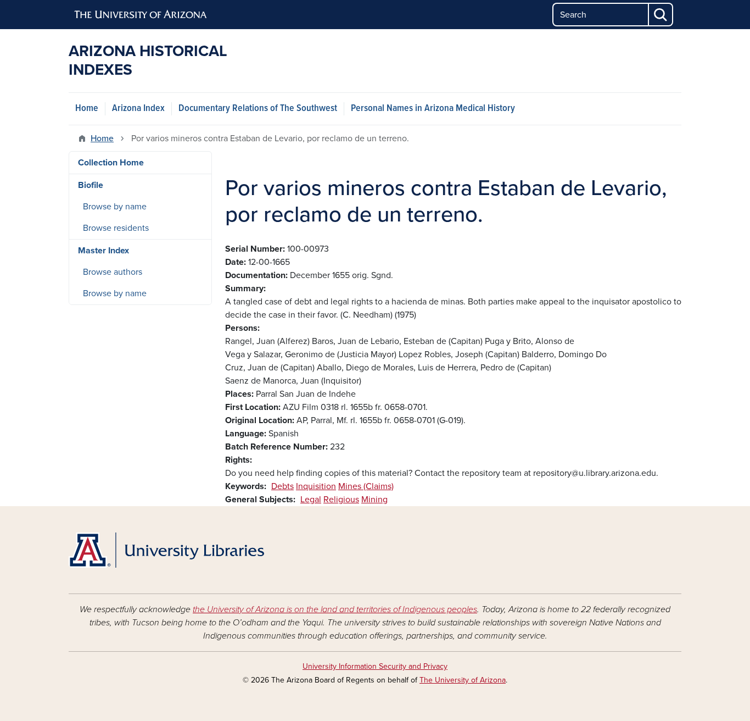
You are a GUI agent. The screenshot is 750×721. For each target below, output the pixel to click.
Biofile (90, 185)
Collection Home (111, 162)
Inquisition (316, 486)
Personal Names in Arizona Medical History (433, 108)
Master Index (103, 250)
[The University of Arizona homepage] (141, 15)
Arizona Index (138, 108)
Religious (341, 499)
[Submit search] (661, 14)
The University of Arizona (462, 680)
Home (86, 108)
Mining (374, 499)
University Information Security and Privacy (375, 666)
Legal (310, 499)
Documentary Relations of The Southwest (257, 108)
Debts (282, 486)
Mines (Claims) (366, 486)
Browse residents (116, 228)
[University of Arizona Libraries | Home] (166, 550)
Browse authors (112, 272)
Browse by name (115, 206)
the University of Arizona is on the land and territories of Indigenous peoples (335, 609)
